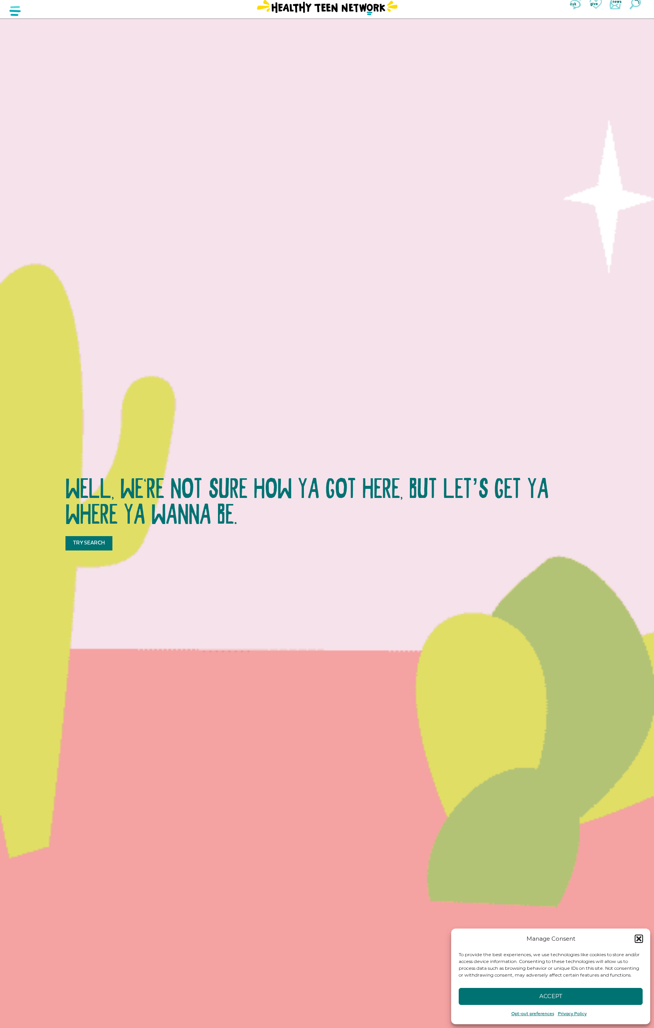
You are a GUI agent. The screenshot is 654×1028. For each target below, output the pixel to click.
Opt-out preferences (532, 1014)
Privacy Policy (572, 1014)
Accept (550, 996)
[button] (639, 939)
